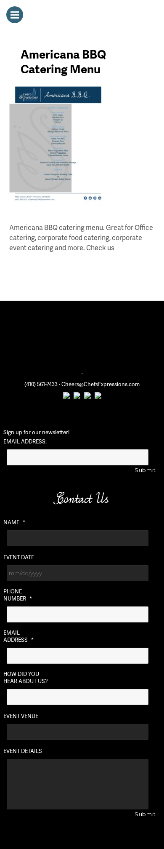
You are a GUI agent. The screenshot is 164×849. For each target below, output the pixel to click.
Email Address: (25, 441)
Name (14, 522)
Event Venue (20, 716)
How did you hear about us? (25, 677)
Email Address (18, 636)
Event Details (22, 751)
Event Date (18, 557)
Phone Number (17, 595)
